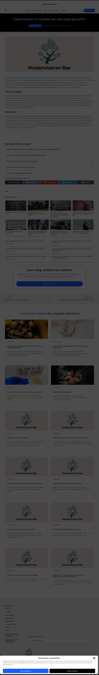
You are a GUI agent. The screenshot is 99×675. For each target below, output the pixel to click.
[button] (94, 658)
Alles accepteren (25, 671)
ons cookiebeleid (85, 663)
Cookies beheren (72, 671)
